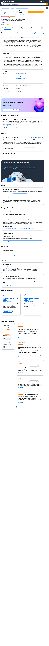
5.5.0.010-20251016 (20, 88)
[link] (37, 8)
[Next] (43, 304)
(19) (10, 24)
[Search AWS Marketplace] (47, 4)
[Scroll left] (2, 28)
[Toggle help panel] (47, 8)
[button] (24, 13)
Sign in (46, 1)
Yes (17, 95)
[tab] (7, 28)
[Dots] (22, 317)
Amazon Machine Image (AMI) (22, 81)
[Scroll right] (43, 28)
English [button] (41, 1)
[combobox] (23, 4)
